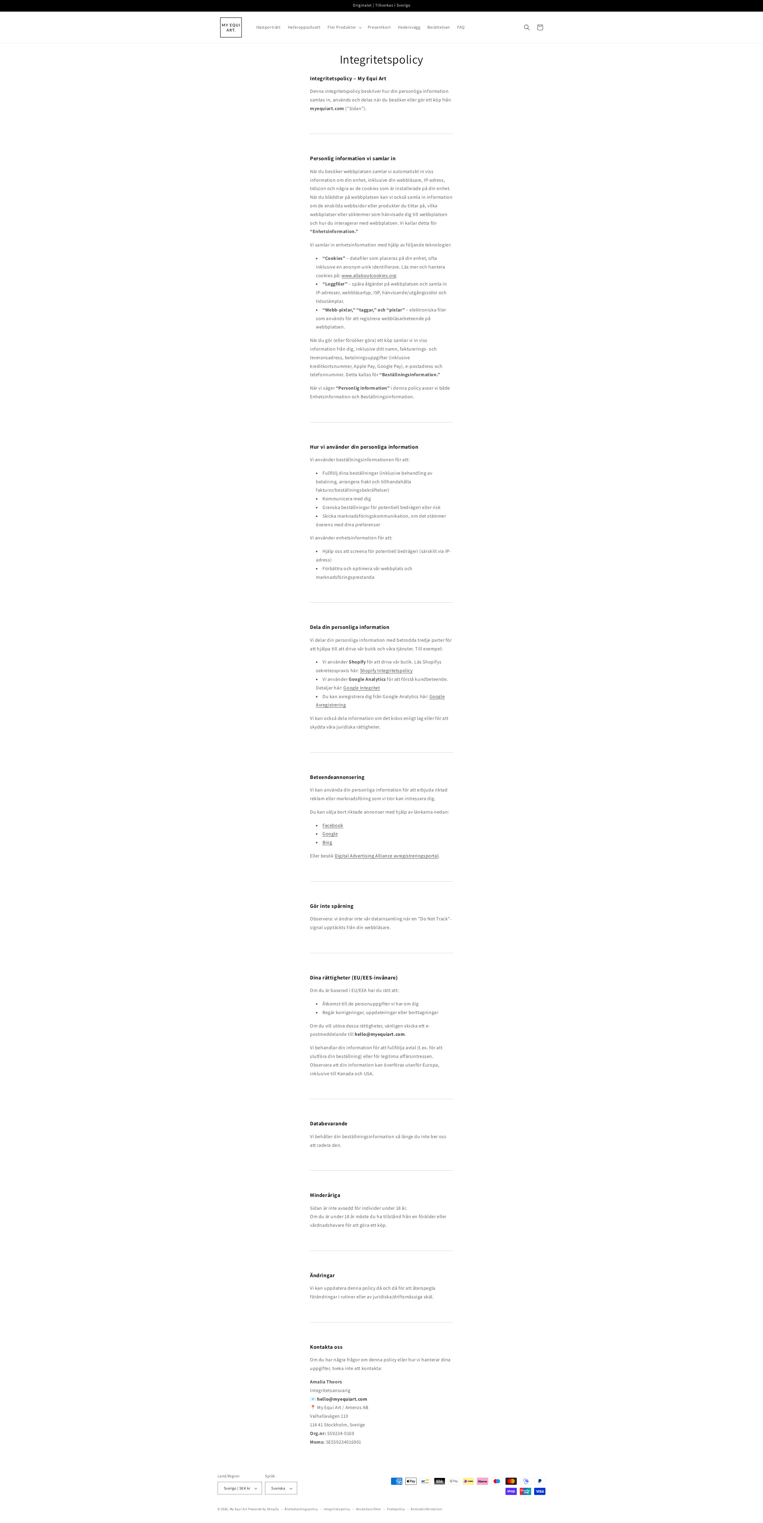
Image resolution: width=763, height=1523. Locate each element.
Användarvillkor (369, 1509)
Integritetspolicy (337, 1509)
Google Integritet (361, 688)
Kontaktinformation (426, 1509)
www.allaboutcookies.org (369, 275)
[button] (344, 27)
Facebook (332, 825)
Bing (327, 842)
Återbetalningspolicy (301, 1509)
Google (330, 834)
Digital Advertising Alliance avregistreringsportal (386, 856)
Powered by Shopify (263, 1509)
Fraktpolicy (396, 1509)
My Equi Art (239, 1509)
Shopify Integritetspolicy (386, 670)
